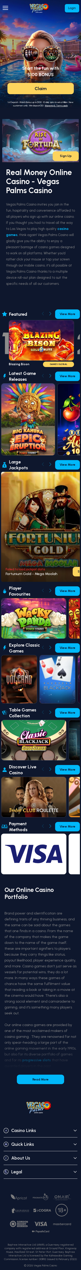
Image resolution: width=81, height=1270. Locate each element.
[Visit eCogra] (42, 1210)
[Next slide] (50, 313)
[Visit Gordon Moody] (19, 1224)
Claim (41, 88)
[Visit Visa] (41, 1223)
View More (67, 314)
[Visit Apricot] (19, 1197)
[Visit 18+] (62, 1210)
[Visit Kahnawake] (21, 1210)
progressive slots (36, 1060)
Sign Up (66, 156)
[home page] (41, 8)
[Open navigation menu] (6, 8)
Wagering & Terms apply (56, 105)
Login (72, 8)
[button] (40, 1130)
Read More (40, 1079)
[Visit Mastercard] (62, 1224)
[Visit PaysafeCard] (41, 1231)
